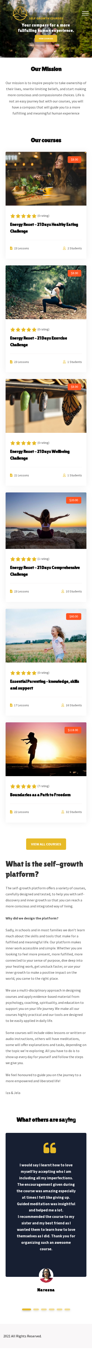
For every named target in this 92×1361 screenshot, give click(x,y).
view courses (46, 38)
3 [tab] (44, 1309)
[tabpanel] (46, 1212)
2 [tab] (36, 1309)
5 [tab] (59, 1309)
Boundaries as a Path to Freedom (40, 794)
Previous (68, 1114)
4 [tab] (51, 1309)
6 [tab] (67, 1309)
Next (81, 1114)
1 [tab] (26, 1309)
